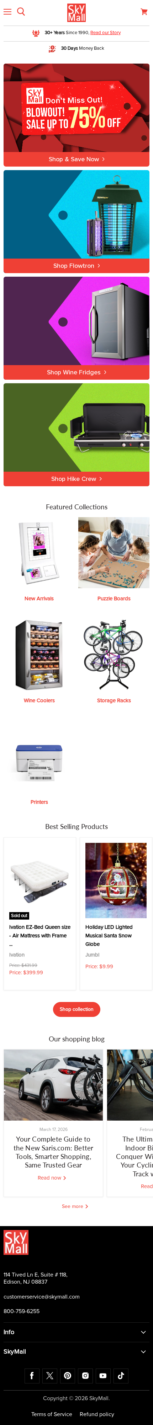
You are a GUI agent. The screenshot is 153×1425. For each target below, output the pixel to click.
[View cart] (144, 11)
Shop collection (77, 1009)
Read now (50, 1178)
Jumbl (92, 955)
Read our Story (105, 33)
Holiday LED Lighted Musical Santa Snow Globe (109, 936)
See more (73, 1206)
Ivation (17, 955)
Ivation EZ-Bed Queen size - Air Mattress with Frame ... (39, 936)
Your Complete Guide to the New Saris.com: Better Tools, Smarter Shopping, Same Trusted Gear (54, 1152)
